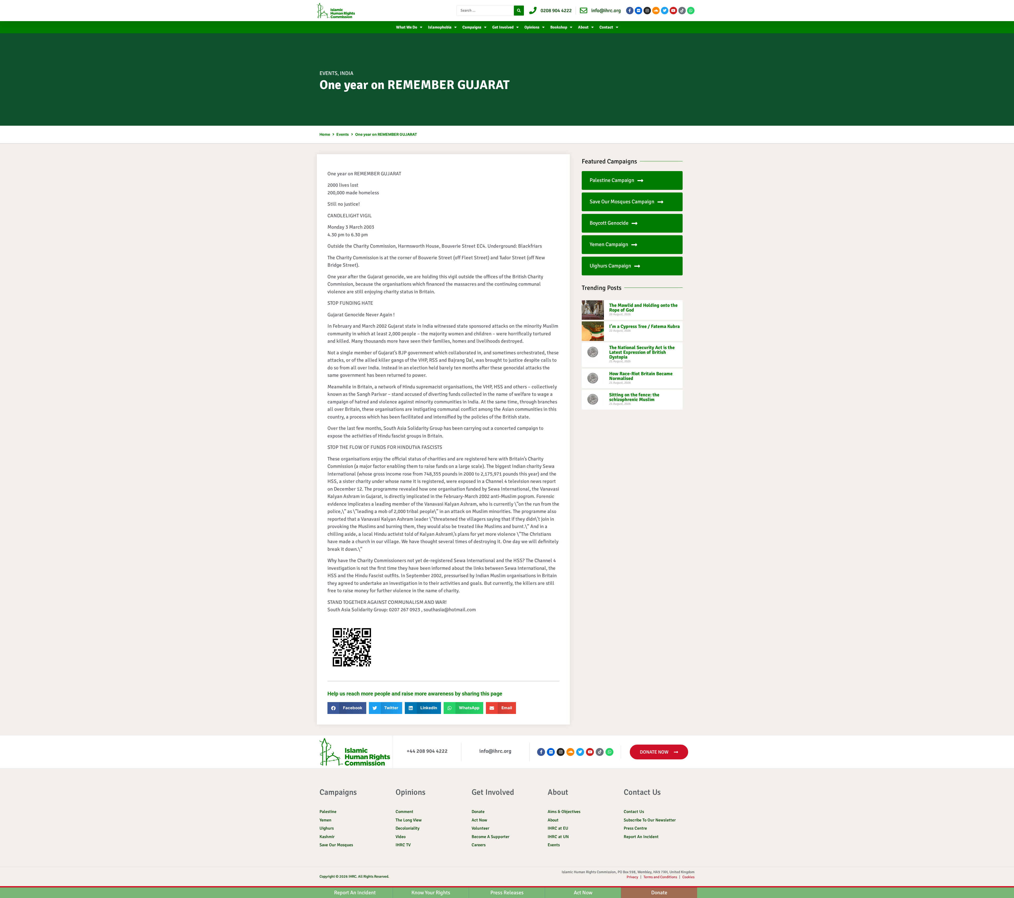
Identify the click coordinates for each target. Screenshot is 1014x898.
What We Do (406, 27)
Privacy (632, 877)
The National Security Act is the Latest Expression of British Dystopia (642, 352)
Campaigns (471, 27)
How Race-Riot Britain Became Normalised (641, 376)
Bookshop (558, 27)
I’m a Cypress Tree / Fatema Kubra (644, 326)
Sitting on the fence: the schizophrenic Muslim (634, 397)
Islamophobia (440, 27)
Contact (606, 27)
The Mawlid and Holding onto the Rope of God (643, 307)
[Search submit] (519, 11)
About (583, 27)
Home (325, 134)
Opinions (531, 27)
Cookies (688, 877)
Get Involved (503, 27)
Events (328, 73)
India (346, 73)
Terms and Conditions (660, 877)
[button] (346, 708)
